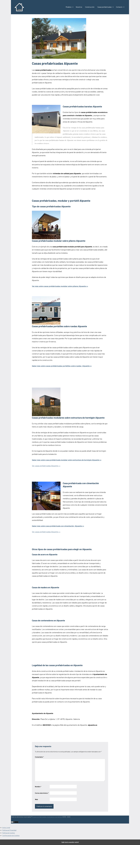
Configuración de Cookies (11, 835)
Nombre (38, 786)
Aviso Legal (6, 827)
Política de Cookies (8, 833)
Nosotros (79, 7)
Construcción (89, 7)
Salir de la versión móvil (70, 842)
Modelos (68, 7)
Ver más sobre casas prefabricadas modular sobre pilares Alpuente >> (60, 286)
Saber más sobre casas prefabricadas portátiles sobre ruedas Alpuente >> (62, 366)
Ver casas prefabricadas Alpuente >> (46, 466)
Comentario (39, 757)
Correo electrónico (42, 793)
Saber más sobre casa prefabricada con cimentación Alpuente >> (58, 526)
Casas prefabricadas (104, 7)
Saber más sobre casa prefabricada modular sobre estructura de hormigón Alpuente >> (66, 460)
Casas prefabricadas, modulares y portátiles (47, 817)
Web (36, 799)
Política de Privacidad (9, 830)
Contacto (119, 7)
